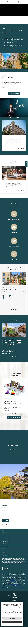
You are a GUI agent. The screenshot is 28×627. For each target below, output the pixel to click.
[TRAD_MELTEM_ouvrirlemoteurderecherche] (19, 2)
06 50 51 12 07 (5, 510)
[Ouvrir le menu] (24, 2)
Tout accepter (12, 622)
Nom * (4, 530)
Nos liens (23, 617)
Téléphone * (6, 541)
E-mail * (5, 546)
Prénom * (5, 536)
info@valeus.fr (5, 512)
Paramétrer (12, 618)
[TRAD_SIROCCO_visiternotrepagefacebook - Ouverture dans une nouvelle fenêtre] (3, 525)
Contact (26, 164)
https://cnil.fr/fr (12, 580)
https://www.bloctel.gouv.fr (14, 584)
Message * (5, 552)
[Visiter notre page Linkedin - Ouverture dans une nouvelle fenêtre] (7, 525)
